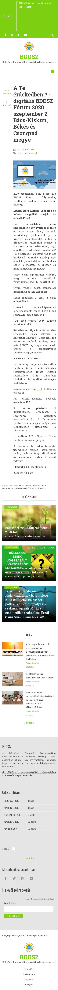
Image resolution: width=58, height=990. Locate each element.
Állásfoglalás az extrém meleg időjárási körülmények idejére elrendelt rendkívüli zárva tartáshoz (40, 651)
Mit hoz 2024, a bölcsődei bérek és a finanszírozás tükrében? (27, 570)
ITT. (27, 402)
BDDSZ (29, 57)
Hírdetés (29, 969)
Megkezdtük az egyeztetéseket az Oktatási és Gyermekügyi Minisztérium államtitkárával (40, 700)
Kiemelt (9, 15)
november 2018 (12, 815)
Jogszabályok (11, 506)
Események (32, 153)
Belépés (29, 984)
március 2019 (11, 821)
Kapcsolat (29, 979)
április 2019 (11, 828)
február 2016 (11, 800)
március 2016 (11, 807)
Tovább (28, 722)
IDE (39, 389)
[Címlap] (29, 46)
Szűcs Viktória (14, 536)
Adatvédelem (29, 974)
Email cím (10, 903)
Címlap (5, 486)
